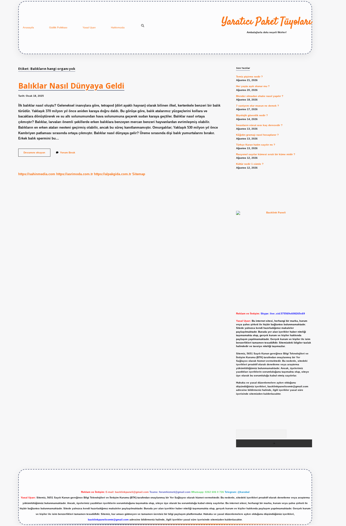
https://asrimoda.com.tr (74, 174)
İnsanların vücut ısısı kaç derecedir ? (259, 125)
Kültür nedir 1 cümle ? (249, 164)
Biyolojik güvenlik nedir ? (252, 115)
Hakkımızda (118, 27)
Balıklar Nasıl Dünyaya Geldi (71, 85)
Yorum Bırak (67, 152)
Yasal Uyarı (89, 27)
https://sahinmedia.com (36, 174)
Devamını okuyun (37, 154)
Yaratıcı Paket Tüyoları (267, 22)
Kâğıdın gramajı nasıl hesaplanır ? (257, 134)
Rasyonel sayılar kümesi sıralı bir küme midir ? (265, 154)
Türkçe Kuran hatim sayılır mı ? (255, 144)
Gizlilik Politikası (58, 27)
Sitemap (138, 174)
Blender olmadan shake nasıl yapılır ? (259, 96)
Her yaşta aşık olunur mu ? (253, 86)
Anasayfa (28, 27)
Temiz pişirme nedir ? (249, 76)
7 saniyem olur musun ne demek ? (257, 105)
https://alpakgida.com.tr (112, 174)
